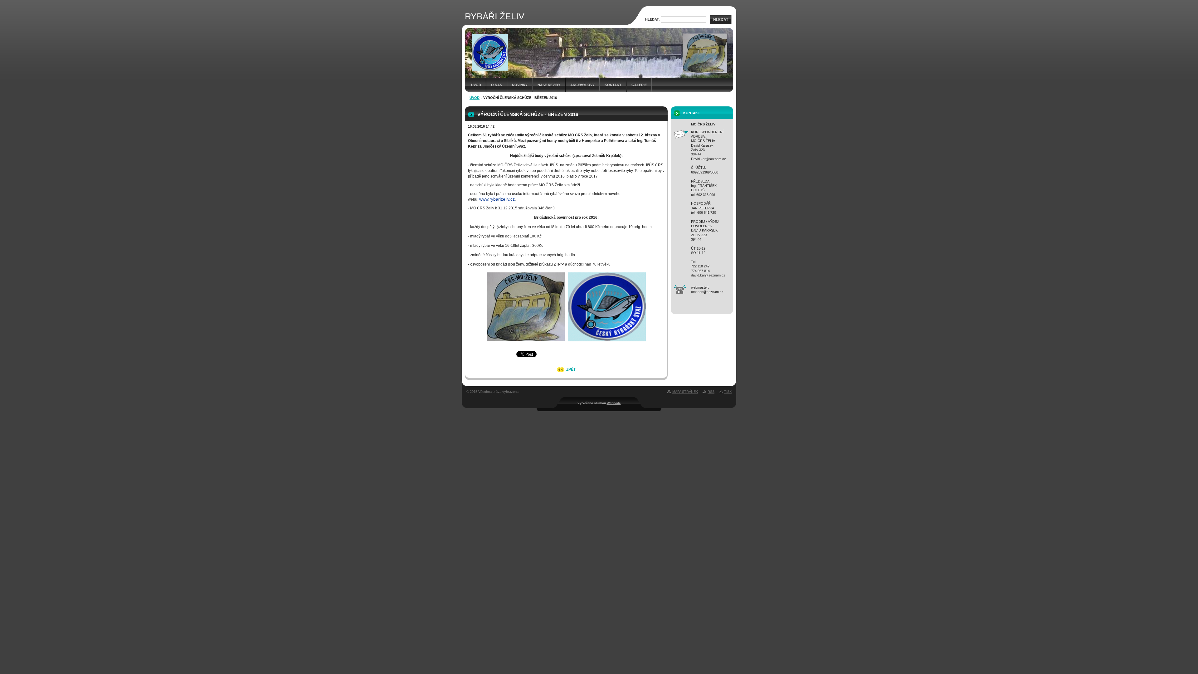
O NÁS (496, 85)
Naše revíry (549, 85)
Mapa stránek (685, 391)
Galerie (639, 85)
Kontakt (613, 85)
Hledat (720, 19)
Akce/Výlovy (582, 85)
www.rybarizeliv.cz (497, 199)
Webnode (614, 403)
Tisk (728, 391)
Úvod (476, 85)
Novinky (520, 85)
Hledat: (652, 19)
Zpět (571, 369)
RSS (711, 391)
